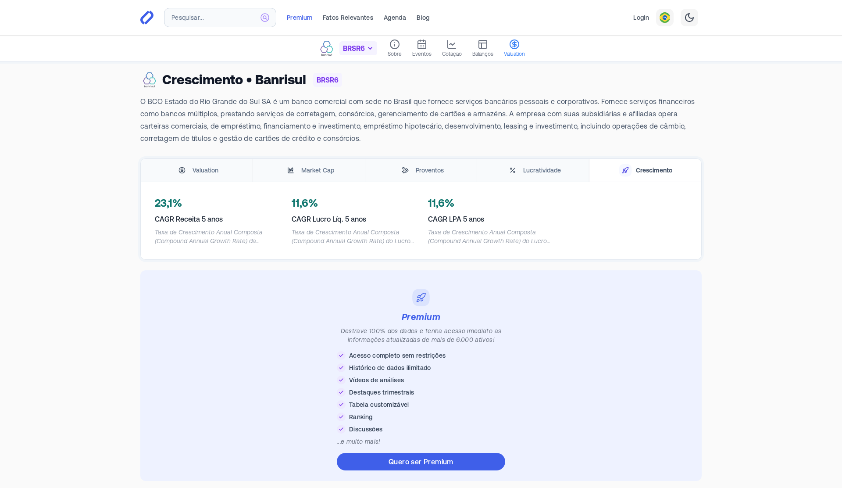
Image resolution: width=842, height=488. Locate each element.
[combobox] (220, 17)
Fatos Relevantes (348, 17)
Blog (423, 17)
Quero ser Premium (421, 462)
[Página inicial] (146, 18)
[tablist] (421, 170)
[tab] (197, 170)
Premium (299, 17)
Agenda (395, 17)
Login (641, 17)
